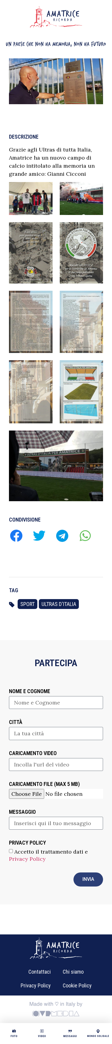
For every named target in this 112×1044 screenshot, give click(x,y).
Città (15, 722)
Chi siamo (73, 972)
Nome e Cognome (29, 691)
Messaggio (22, 812)
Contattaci (39, 972)
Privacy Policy (27, 858)
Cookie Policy (77, 985)
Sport (27, 604)
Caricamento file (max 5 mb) (44, 784)
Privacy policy (27, 843)
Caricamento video (33, 753)
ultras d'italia (59, 604)
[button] (16, 535)
